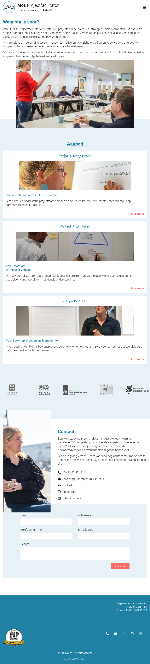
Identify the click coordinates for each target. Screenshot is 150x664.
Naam (24, 515)
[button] (144, 7)
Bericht (25, 544)
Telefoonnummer (32, 529)
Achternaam (86, 515)
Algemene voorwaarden (132, 603)
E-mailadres (85, 529)
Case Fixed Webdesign (75, 659)
